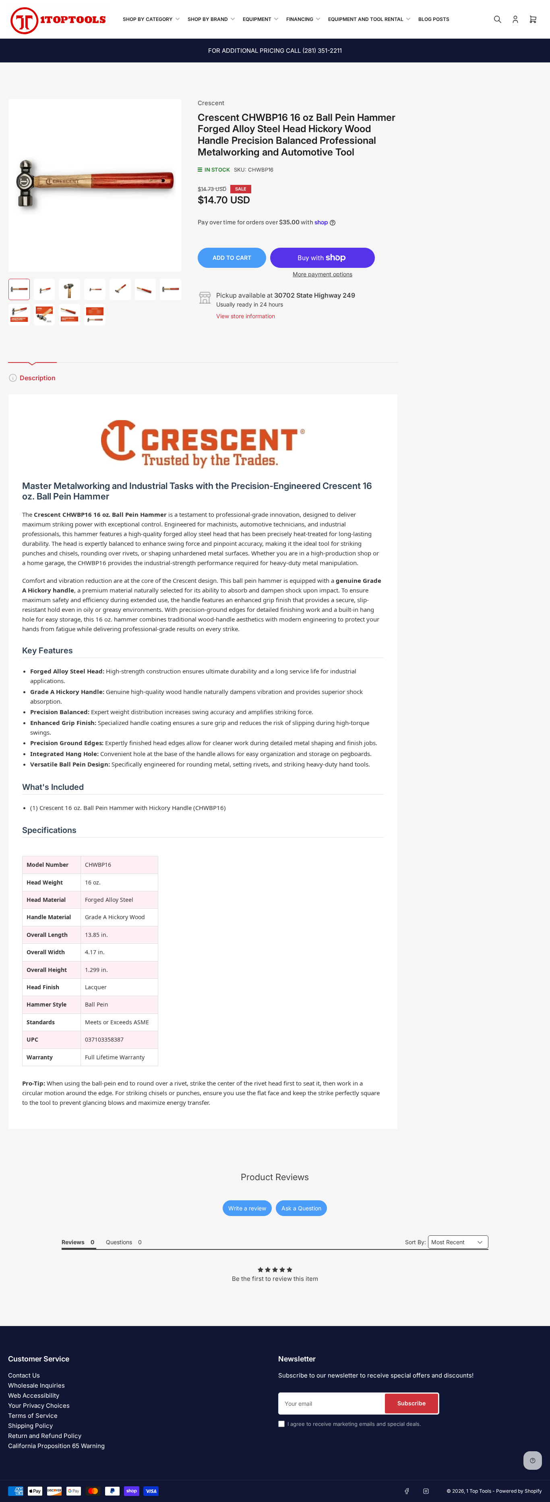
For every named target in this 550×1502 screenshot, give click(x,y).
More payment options (322, 274)
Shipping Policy (30, 1425)
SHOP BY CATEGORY (148, 19)
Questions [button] (119, 1242)
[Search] (498, 19)
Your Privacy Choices (39, 1405)
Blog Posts (433, 19)
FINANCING (299, 19)
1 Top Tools (478, 1491)
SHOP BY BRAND (208, 19)
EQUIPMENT (257, 19)
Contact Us (24, 1375)
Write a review (247, 1208)
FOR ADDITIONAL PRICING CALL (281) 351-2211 (275, 50)
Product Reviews (275, 1177)
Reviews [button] (73, 1242)
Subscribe (411, 1403)
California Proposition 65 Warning (56, 1446)
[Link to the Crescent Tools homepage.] (203, 444)
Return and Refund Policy (44, 1436)
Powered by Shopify (519, 1491)
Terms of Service (33, 1415)
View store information (245, 316)
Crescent (211, 103)
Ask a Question (301, 1208)
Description (38, 378)
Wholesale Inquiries (36, 1385)
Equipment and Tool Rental (365, 19)
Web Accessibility (33, 1395)
